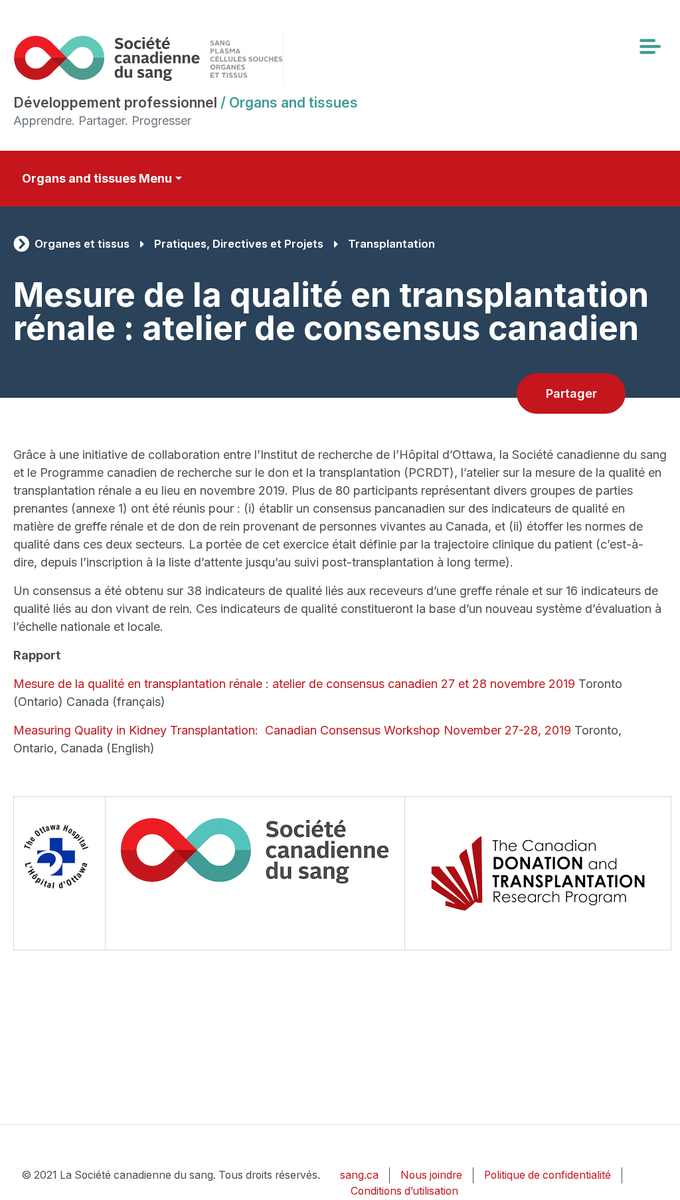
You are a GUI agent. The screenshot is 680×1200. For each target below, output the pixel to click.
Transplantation (391, 243)
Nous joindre (431, 1175)
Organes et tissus (82, 243)
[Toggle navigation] (649, 46)
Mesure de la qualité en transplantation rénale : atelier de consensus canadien (227, 684)
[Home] (148, 58)
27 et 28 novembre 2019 (508, 684)
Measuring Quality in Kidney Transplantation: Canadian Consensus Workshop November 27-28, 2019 (292, 730)
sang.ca (359, 1175)
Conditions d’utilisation (404, 1191)
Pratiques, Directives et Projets (238, 243)
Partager (571, 393)
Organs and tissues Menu (97, 178)
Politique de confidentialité (547, 1175)
